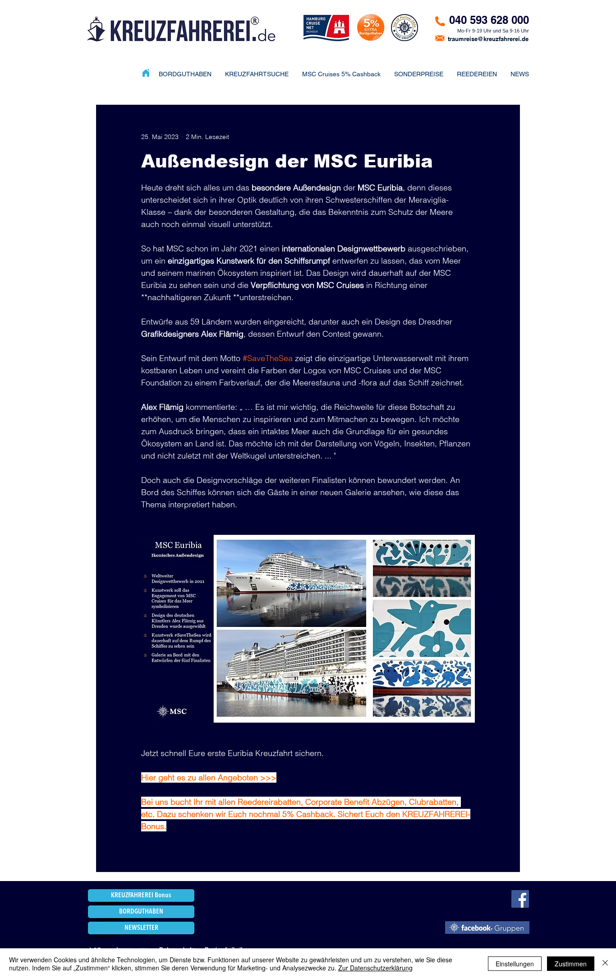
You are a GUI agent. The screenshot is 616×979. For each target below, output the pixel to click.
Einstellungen (515, 963)
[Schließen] (605, 964)
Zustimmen (571, 963)
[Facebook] (520, 899)
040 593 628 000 (489, 20)
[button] (418, 74)
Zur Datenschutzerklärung (375, 967)
